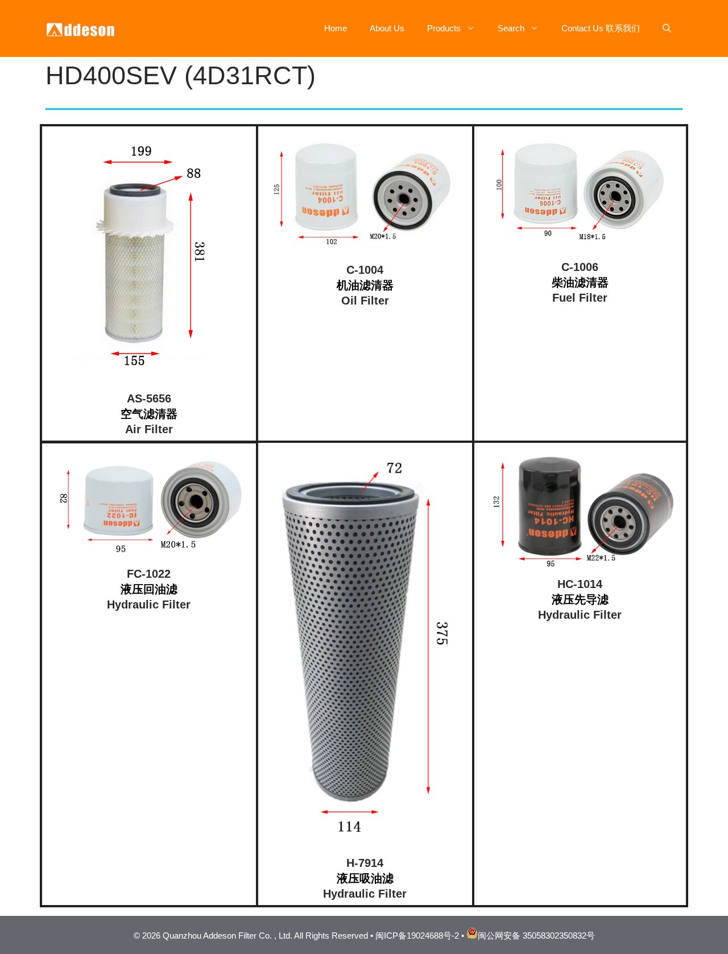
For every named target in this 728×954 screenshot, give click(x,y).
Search (511, 28)
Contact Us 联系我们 (600, 28)
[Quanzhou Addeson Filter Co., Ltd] (82, 27)
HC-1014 (579, 584)
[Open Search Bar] (666, 28)
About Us (387, 28)
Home (335, 28)
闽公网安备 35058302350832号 (536, 935)
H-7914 (364, 863)
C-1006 (579, 267)
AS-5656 (149, 398)
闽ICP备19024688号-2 (417, 935)
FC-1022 (149, 574)
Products (444, 28)
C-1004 (364, 270)
